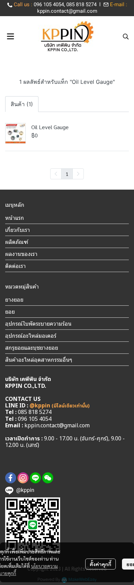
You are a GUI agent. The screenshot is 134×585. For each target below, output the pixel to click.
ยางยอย (14, 299)
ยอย (10, 311)
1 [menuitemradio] (67, 174)
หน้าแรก (14, 217)
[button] (126, 36)
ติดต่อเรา (15, 265)
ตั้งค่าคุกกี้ (100, 564)
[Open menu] (10, 36)
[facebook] (10, 477)
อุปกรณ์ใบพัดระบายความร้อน (38, 323)
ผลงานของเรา (21, 253)
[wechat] (47, 477)
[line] (35, 477)
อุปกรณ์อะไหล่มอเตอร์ (30, 335)
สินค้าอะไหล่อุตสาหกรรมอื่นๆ (38, 359)
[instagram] (23, 477)
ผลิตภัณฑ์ (16, 241)
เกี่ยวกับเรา (17, 229)
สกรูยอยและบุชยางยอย (31, 347)
